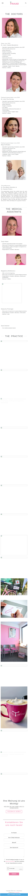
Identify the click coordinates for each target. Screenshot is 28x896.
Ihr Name (14, 832)
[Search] (26, 3)
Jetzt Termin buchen (14, 894)
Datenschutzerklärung (10, 861)
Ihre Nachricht (14, 847)
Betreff (14, 842)
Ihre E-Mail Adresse (14, 837)
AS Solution (17, 892)
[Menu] (2, 3)
